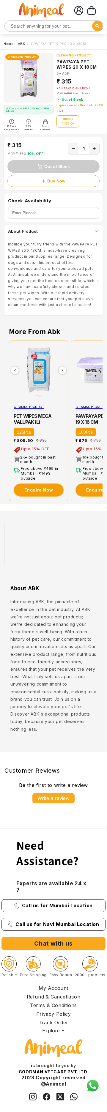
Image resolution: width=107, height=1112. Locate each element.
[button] (91, 10)
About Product (23, 231)
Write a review (53, 798)
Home (8, 44)
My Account (53, 988)
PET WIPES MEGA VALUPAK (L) (32, 419)
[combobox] (54, 26)
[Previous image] (15, 370)
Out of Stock (57, 166)
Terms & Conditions (53, 1005)
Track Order (53, 1023)
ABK (22, 44)
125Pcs (24, 432)
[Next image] (62, 370)
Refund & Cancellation (54, 997)
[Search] (9, 26)
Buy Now (56, 181)
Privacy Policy (53, 1014)
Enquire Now (38, 489)
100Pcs (86, 432)
